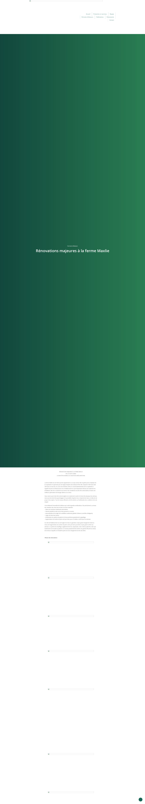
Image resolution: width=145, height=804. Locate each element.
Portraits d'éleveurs (72, 246)
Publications (100, 17)
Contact (112, 20)
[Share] (140, 799)
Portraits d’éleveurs (87, 17)
